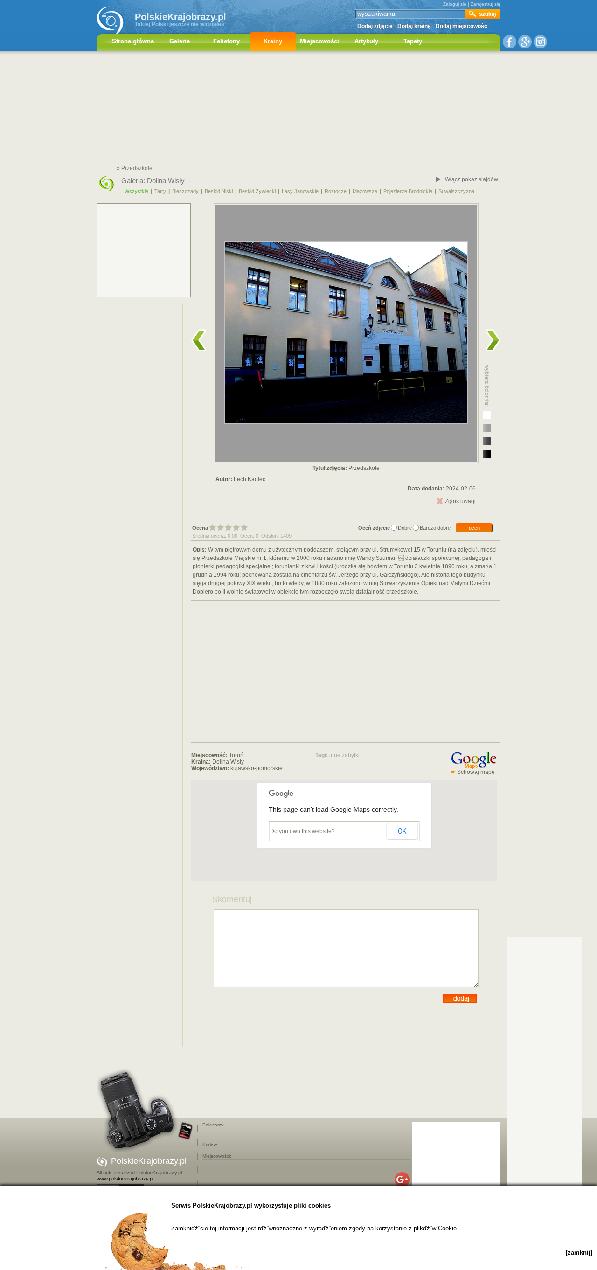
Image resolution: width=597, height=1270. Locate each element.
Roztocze (336, 191)
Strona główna (133, 41)
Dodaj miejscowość (461, 26)
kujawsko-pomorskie (256, 768)
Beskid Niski (219, 191)
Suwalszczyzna (456, 191)
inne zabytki (344, 755)
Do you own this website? (302, 831)
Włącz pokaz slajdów (471, 179)
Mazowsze (365, 191)
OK (402, 831)
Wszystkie (136, 191)
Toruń (236, 755)
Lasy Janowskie (300, 191)
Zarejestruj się (485, 4)
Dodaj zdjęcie (375, 26)
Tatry (160, 191)
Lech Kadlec (249, 479)
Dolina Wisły (166, 181)
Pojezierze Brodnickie (407, 191)
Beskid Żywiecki (257, 191)
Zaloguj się (454, 4)
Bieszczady (185, 191)
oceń (474, 528)
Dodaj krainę (414, 26)
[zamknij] (579, 1252)
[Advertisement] (298, 109)
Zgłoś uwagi (460, 501)
